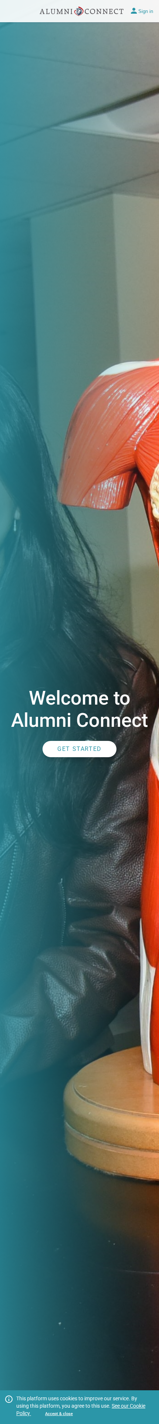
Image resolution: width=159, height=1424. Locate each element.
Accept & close (59, 1413)
